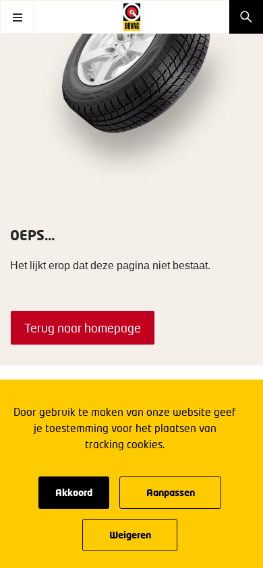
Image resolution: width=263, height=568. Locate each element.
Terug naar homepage (82, 327)
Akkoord (73, 492)
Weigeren (130, 534)
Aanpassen (170, 492)
